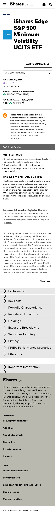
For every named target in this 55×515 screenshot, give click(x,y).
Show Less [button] (45, 281)
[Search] (50, 4)
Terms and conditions (15, 471)
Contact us (9, 442)
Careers (7, 456)
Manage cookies (12, 499)
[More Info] (23, 103)
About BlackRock (13, 435)
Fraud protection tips (15, 421)
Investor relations (13, 449)
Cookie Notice (11, 492)
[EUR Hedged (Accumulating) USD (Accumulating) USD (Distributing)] (27, 73)
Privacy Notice (11, 478)
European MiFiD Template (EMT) (22, 485)
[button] (50, 4)
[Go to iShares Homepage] (21, 4)
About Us (8, 428)
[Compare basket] (44, 4)
